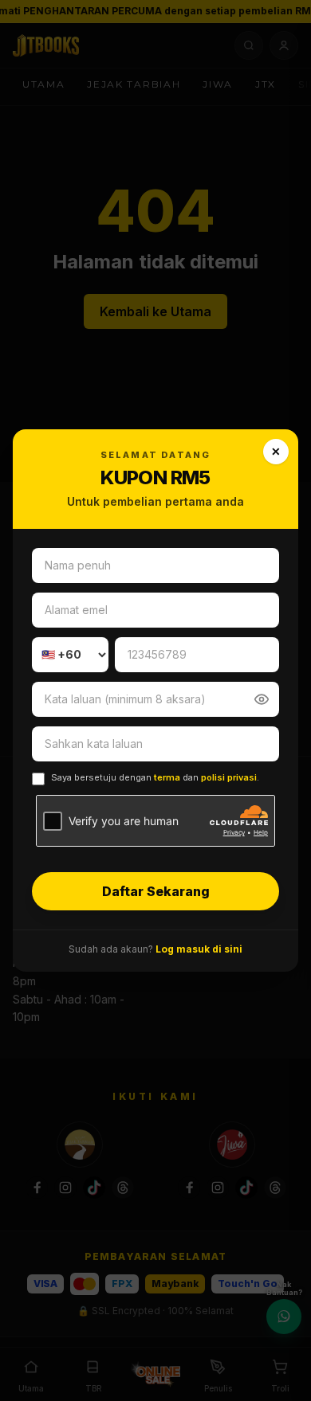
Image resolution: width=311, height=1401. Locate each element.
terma (167, 777)
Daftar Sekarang (156, 891)
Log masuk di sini (199, 949)
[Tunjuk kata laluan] (262, 699)
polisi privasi (229, 777)
